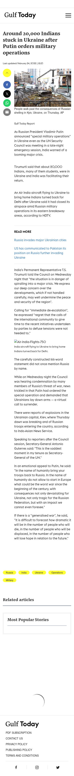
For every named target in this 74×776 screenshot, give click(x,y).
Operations (57, 572)
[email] (7, 112)
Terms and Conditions (22, 755)
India (24, 572)
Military (9, 580)
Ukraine (39, 572)
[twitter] (7, 94)
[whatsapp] (7, 103)
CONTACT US (14, 738)
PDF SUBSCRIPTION (18, 733)
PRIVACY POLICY (16, 744)
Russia (9, 572)
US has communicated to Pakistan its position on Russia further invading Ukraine (40, 252)
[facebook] (7, 85)
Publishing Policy (19, 750)
